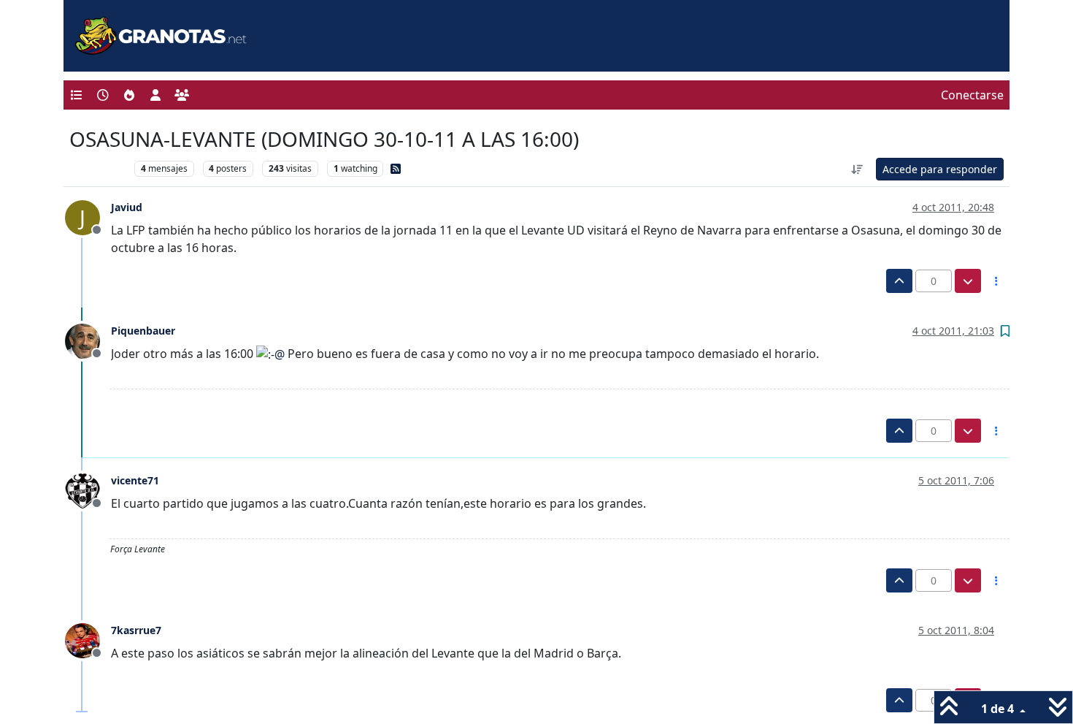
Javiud (126, 207)
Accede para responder (939, 169)
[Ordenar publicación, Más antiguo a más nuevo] (858, 169)
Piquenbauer (143, 331)
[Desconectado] (88, 340)
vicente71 (135, 480)
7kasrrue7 (136, 630)
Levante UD (98, 168)
